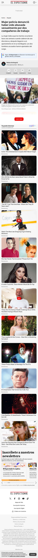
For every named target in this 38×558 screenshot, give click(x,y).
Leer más (19, 119)
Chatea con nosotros (20, 511)
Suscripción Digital (19, 508)
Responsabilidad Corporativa (19, 517)
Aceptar (33, 554)
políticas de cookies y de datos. (17, 556)
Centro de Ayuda (19, 524)
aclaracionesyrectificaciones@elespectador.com (23, 538)
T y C (18, 485)
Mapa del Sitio (19, 502)
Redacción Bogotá (12, 62)
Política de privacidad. (29, 485)
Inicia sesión (6, 476)
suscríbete (14, 476)
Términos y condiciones (19, 519)
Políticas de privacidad (19, 521)
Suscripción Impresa (19, 505)
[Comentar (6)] (22, 70)
